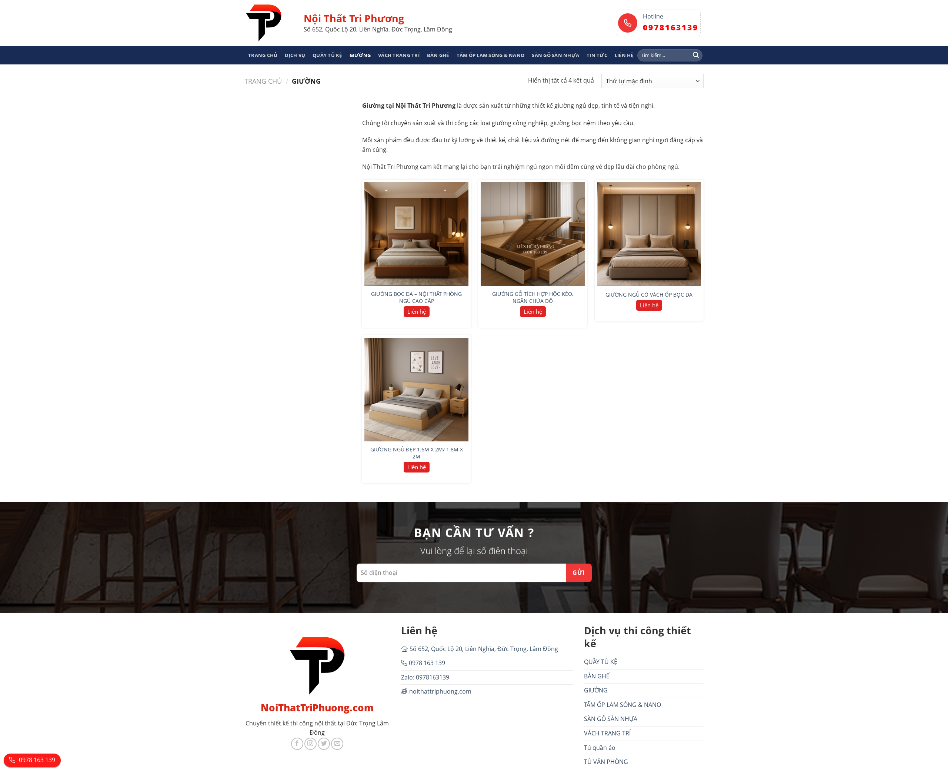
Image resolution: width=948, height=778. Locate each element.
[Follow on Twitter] (324, 744)
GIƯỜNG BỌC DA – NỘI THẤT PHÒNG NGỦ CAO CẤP (416, 297)
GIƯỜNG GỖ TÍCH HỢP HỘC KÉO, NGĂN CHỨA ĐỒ (532, 297)
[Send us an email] (337, 744)
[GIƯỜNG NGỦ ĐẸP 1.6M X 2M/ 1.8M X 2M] (416, 390)
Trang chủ (263, 81)
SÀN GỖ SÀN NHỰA (555, 55)
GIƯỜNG (360, 55)
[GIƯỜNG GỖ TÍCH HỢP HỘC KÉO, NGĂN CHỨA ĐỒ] (533, 234)
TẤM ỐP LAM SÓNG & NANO (491, 55)
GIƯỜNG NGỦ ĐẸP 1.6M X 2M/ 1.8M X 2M (416, 453)
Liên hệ (624, 55)
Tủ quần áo (599, 748)
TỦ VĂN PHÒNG (606, 762)
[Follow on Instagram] (310, 744)
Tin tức (597, 55)
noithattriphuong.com (440, 691)
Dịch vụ (295, 55)
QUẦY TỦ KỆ (327, 55)
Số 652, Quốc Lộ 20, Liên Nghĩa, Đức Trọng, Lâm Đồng (484, 649)
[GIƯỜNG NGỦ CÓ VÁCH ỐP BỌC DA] (649, 234)
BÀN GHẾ (438, 55)
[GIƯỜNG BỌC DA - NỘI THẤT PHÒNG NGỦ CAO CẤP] (416, 234)
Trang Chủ (262, 55)
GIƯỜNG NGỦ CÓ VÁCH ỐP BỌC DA (648, 294)
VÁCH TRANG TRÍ (399, 55)
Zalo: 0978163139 (425, 677)
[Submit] (696, 55)
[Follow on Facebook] (297, 744)
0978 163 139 (427, 663)
